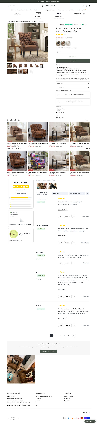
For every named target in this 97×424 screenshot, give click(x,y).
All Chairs (13, 21)
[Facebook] (84, 412)
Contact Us (38, 398)
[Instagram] (86, 412)
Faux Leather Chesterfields (82, 80)
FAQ (36, 405)
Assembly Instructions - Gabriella (74, 101)
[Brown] (63, 43)
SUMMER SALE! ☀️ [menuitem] (81, 10)
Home (8, 21)
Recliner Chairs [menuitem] (38, 10)
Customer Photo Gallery (48, 351)
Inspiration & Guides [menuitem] (68, 10)
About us (38, 400)
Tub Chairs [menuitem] (58, 10)
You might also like (13, 120)
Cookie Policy (67, 400)
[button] (60, 35)
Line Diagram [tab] (60, 87)
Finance (37, 403)
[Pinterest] (89, 412)
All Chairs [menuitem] (13, 10)
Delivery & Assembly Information (44, 396)
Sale (17, 21)
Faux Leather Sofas (68, 80)
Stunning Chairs (17, 417)
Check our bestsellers (14, 148)
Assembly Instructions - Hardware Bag (74, 94)
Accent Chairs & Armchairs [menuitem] (24, 10)
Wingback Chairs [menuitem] (49, 10)
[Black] (58, 43)
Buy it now (73, 61)
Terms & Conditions (69, 396)
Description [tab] (60, 83)
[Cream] (68, 43)
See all (87, 120)
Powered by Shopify (11, 419)
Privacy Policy (67, 398)
